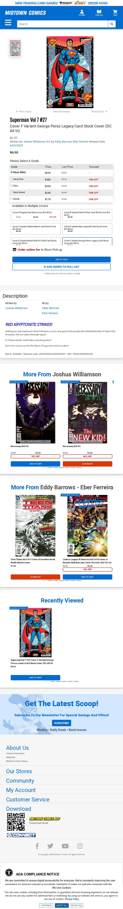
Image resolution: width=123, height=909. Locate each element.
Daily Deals (58, 730)
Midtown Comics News (17, 761)
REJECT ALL (76, 905)
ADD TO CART (61, 259)
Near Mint (19, 172)
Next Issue (97, 111)
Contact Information (15, 753)
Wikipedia (10, 757)
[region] (12, 417)
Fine (15, 185)
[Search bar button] (112, 23)
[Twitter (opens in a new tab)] (50, 847)
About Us (17, 748)
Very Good (19, 192)
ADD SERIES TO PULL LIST (62, 266)
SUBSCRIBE (61, 723)
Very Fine (18, 179)
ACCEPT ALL (61, 905)
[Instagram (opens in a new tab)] (79, 847)
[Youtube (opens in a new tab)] (65, 847)
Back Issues (77, 730)
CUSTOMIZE (46, 905)
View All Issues (61, 111)
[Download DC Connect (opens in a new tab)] (63, 835)
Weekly (42, 730)
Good (16, 198)
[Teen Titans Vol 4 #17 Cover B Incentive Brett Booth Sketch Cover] (35, 526)
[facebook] (37, 847)
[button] (82, 14)
